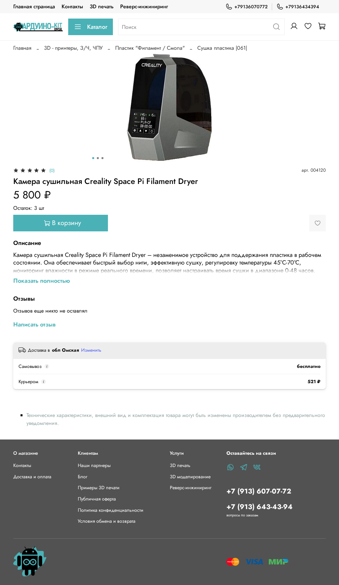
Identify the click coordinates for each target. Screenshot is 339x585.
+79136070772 (250, 6)
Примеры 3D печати (99, 487)
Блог (82, 476)
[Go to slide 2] (98, 158)
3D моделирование (190, 476)
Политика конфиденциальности (110, 510)
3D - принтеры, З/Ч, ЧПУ (73, 48)
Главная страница (34, 6)
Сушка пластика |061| (222, 48)
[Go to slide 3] (103, 158)
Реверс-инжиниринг (144, 6)
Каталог (97, 27)
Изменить (91, 350)
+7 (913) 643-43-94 (259, 507)
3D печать (102, 6)
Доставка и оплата (32, 476)
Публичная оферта (97, 499)
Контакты (72, 6)
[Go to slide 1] (93, 158)
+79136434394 (302, 6)
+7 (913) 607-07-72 (258, 491)
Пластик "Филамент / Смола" (150, 48)
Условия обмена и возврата (106, 521)
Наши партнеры (94, 465)
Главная (22, 48)
